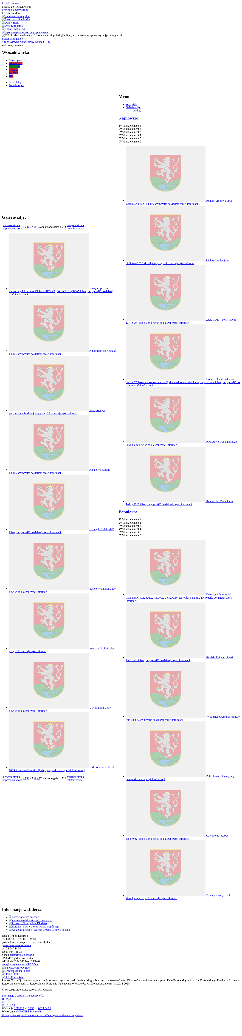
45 (24, 226)
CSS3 (5, 1001)
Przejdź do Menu (11, 13)
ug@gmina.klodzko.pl (22, 954)
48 (35, 226)
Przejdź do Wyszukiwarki (16, 6)
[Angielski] (91, 35)
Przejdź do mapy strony (15, 9)
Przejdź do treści (11, 3)
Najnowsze (128, 118)
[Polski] (31, 35)
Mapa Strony (27, 41)
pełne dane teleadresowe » (16, 945)
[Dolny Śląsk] (10, 22)
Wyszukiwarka (26, 1015)
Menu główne (53, 1015)
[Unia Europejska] (13, 25)
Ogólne (137, 110)
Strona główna (9, 1015)
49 (38, 226)
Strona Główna (10, 41)
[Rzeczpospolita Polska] (16, 19)
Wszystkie (131, 104)
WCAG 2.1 (8, 1005)
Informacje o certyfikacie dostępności (23, 995)
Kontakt (39, 41)
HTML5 (7, 998)
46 (28, 226)
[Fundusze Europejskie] (16, 16)
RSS (47, 41)
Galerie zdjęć (133, 107)
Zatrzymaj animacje (13, 45)
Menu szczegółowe (72, 1015)
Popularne (128, 512)
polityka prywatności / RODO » (20, 964)
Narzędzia (40, 1015)
